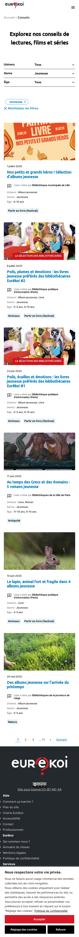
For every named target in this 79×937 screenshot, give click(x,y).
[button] (54, 64)
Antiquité (14, 520)
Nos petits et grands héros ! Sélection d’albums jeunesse (39, 174)
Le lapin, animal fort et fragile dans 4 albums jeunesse (38, 584)
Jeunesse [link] (15, 102)
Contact (8, 824)
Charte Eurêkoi (13, 813)
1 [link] (19, 739)
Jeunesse (22, 196)
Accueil (9, 17)
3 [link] (34, 739)
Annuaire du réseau (16, 847)
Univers (9, 64)
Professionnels (13, 829)
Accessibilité (11, 818)
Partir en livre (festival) (23, 210)
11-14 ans (19, 511)
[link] (50, 739)
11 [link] (42, 739)
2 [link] (26, 739)
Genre (8, 73)
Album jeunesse (27, 192)
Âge (7, 82)
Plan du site (11, 807)
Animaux (14, 315)
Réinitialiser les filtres (23, 108)
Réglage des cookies (24, 929)
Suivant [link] (61, 739)
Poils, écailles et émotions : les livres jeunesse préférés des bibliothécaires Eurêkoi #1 (38, 381)
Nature (12, 721)
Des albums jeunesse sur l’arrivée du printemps (38, 684)
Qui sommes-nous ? (16, 841)
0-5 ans (18, 306)
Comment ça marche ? (18, 801)
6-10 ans (19, 201)
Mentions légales (14, 853)
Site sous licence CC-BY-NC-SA (40, 789)
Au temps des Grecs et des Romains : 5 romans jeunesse (38, 484)
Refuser (61, 929)
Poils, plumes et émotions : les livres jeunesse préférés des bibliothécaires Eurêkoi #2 (38, 276)
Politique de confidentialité (50, 910)
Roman (29, 502)
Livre (41, 297)
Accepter (39, 919)
